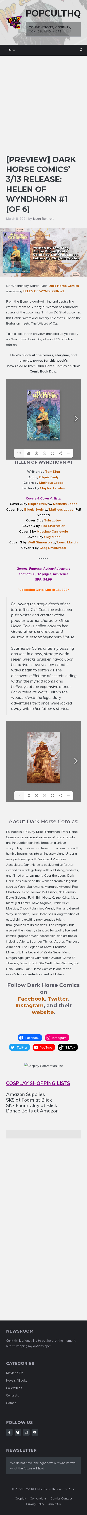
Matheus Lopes (51, 483)
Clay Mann (52, 537)
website (43, 1012)
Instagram (29, 1005)
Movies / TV (14, 1373)
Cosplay (20, 1498)
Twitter (58, 999)
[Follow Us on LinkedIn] (35, 1432)
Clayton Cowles (52, 488)
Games (11, 1403)
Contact (66, 1498)
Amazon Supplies (25, 1094)
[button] (81, 50)
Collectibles (14, 1388)
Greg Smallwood (52, 548)
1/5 (19, 795)
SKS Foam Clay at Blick (31, 1105)
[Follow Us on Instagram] (26, 1432)
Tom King (52, 471)
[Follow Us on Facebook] (9, 1432)
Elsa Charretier (53, 526)
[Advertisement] (43, 109)
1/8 (19, 453)
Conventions (38, 1498)
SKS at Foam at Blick (29, 1100)
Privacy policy (35, 1504)
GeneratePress (65, 1489)
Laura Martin (67, 542)
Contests (12, 1395)
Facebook (31, 999)
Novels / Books (16, 1380)
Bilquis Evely (49, 477)
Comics (56, 1498)
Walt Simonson (40, 542)
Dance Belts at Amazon (32, 1111)
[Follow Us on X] (18, 1432)
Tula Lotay (52, 520)
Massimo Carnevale (52, 531)
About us (54, 1504)
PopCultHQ (53, 13)
